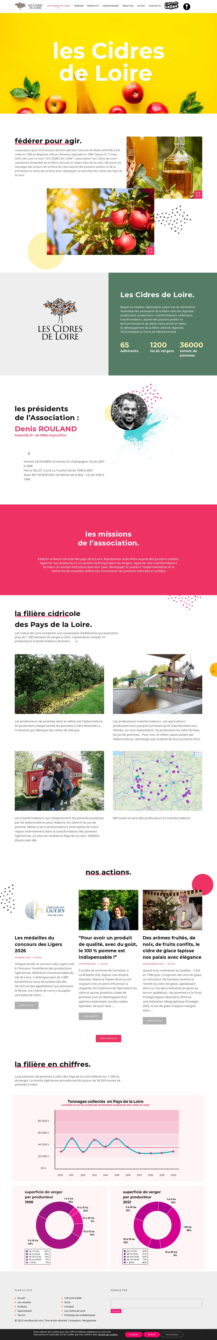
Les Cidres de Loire (74, 1310)
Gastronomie (24, 1310)
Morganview (89, 1320)
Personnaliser (171, 1334)
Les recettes (24, 1302)
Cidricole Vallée (73, 1298)
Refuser (151, 1334)
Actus (37, 957)
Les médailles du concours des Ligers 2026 (38, 944)
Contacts (69, 1306)
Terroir (21, 1315)
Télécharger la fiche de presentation (148, 332)
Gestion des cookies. (108, 1334)
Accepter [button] (133, 1334)
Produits (22, 1306)
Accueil (21, 1298)
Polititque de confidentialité (79, 1315)
